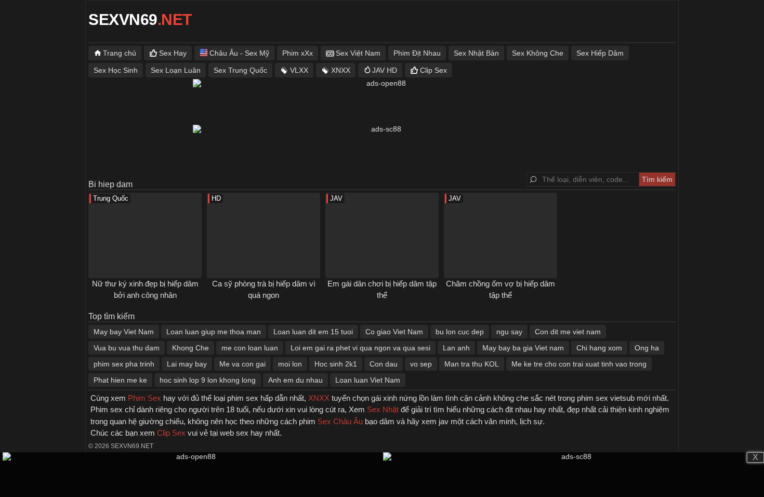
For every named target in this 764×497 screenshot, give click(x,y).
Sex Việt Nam (358, 53)
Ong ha (647, 348)
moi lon (290, 364)
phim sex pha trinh (124, 364)
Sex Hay (173, 53)
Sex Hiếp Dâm (600, 53)
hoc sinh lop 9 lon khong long (208, 380)
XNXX (340, 70)
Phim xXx (297, 53)
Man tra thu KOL (471, 364)
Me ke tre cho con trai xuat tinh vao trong (579, 364)
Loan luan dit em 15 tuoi (313, 332)
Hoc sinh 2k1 (335, 364)
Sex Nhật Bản (476, 53)
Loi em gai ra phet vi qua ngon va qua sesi (360, 348)
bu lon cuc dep (460, 332)
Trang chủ (119, 53)
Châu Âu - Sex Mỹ (239, 53)
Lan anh (456, 348)
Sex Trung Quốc (240, 70)
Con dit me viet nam (568, 332)
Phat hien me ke (120, 380)
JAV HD (384, 70)
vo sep (421, 364)
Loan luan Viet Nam (367, 380)
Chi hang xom (599, 348)
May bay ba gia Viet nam (523, 348)
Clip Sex (433, 70)
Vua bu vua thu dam (127, 348)
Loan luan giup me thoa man (213, 332)
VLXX (299, 70)
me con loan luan (249, 348)
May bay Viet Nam (124, 332)
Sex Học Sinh (116, 70)
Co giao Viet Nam (394, 332)
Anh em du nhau (295, 380)
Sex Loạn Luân (176, 70)
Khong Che (190, 348)
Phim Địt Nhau (417, 53)
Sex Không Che (537, 53)
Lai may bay (187, 364)
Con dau (384, 364)
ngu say (509, 332)
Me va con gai (242, 364)
